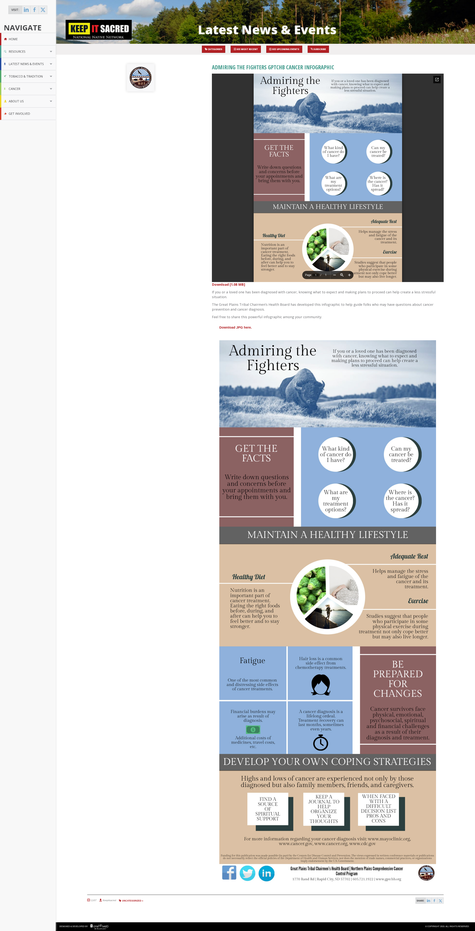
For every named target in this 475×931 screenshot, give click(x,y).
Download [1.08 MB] (228, 284)
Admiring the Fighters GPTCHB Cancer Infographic (273, 67)
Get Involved (19, 114)
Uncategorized (131, 900)
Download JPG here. (235, 327)
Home (13, 39)
